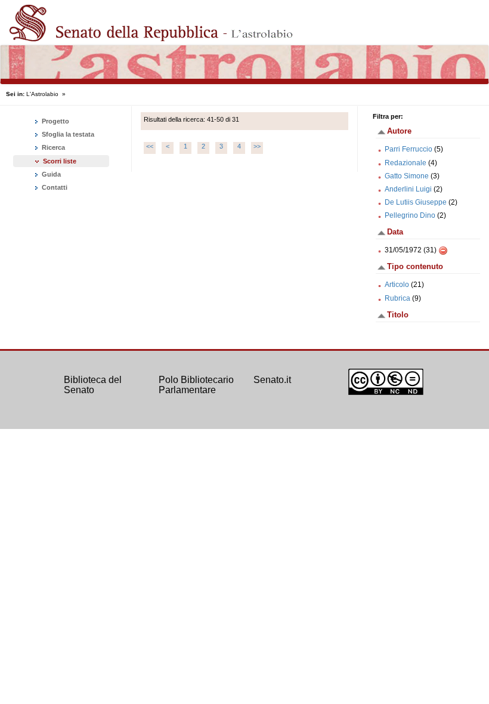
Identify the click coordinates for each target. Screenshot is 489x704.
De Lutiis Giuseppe (416, 202)
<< (149, 146)
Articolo (397, 284)
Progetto (54, 121)
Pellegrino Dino (410, 215)
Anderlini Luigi (408, 189)
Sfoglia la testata (67, 134)
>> (257, 146)
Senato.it (272, 380)
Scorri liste (59, 161)
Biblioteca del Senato (93, 385)
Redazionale (405, 163)
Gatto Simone (407, 176)
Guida (50, 174)
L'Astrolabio (42, 94)
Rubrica (397, 298)
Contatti (53, 187)
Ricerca (52, 147)
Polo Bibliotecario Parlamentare (196, 385)
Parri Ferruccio (408, 149)
